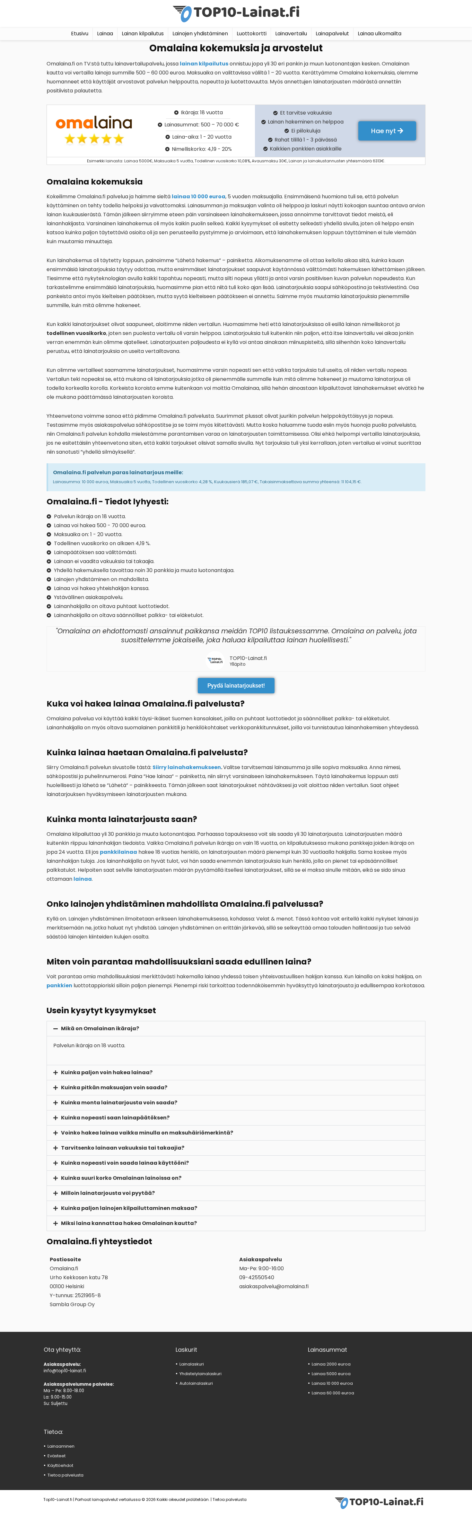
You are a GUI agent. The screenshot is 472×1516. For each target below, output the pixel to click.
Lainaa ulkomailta (379, 33)
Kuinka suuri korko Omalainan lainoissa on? (121, 1178)
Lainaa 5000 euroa (331, 1374)
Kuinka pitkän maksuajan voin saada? (114, 1087)
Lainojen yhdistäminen (200, 33)
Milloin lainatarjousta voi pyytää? (108, 1193)
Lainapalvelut (332, 33)
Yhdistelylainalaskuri (200, 1374)
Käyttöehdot (60, 1465)
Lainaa (105, 33)
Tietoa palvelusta (65, 1475)
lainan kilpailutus (204, 63)
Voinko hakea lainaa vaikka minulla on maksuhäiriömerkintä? (147, 1132)
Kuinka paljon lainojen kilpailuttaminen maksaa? (129, 1208)
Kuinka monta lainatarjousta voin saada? (119, 1102)
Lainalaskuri (191, 1364)
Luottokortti (252, 33)
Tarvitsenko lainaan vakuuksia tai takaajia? (122, 1148)
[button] (236, 1028)
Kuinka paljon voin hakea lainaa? (107, 1072)
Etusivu (79, 33)
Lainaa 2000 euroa (331, 1364)
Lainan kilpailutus (143, 33)
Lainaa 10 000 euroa (332, 1383)
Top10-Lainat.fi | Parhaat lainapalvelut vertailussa (92, 1499)
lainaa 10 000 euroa (198, 196)
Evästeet (57, 1456)
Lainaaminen (61, 1446)
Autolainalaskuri (196, 1383)
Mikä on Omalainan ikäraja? (100, 1028)
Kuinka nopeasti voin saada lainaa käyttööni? (125, 1163)
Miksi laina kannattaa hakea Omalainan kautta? (129, 1223)
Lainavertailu (291, 33)
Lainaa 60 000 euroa (333, 1393)
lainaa (83, 879)
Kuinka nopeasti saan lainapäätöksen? (115, 1117)
